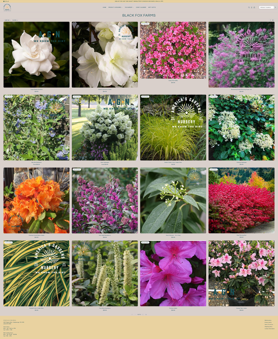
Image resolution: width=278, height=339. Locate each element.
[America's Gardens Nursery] (7, 7)
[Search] (249, 7)
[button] (270, 20)
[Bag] (254, 7)
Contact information (270, 328)
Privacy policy (268, 322)
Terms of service (269, 324)
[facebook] (4, 1)
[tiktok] (8, 1)
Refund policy (268, 320)
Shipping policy (268, 326)
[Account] (251, 7)
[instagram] (6, 1)
